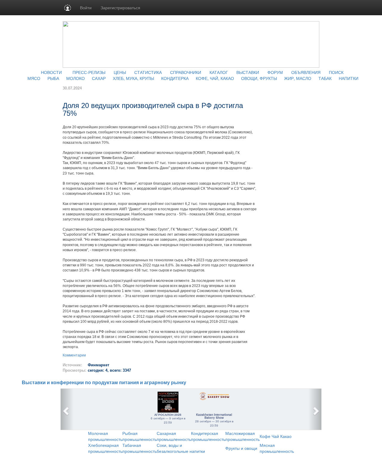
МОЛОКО (75, 78)
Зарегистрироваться (120, 7)
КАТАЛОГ (219, 72)
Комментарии (74, 355)
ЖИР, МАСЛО (297, 78)
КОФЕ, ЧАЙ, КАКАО (215, 78)
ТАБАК (325, 78)
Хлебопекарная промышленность (105, 448)
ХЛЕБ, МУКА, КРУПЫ (133, 78)
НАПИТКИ (348, 78)
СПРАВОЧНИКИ (185, 72)
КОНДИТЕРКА (175, 78)
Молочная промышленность (105, 436)
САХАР (99, 78)
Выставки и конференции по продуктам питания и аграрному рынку (104, 382)
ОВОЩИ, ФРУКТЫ (259, 78)
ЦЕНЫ (120, 72)
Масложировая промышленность (242, 436)
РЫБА (53, 78)
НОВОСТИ (51, 72)
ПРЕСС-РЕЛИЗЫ (89, 72)
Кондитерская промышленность (208, 436)
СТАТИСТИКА (148, 72)
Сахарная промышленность (174, 436)
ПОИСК (336, 72)
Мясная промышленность (277, 448)
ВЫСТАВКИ (247, 72)
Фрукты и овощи (241, 448)
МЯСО (33, 78)
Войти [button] (86, 7)
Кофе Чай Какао (276, 436)
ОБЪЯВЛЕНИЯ (306, 72)
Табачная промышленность (139, 448)
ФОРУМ (275, 72)
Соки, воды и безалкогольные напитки (181, 448)
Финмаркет (98, 365)
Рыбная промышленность (139, 436)
